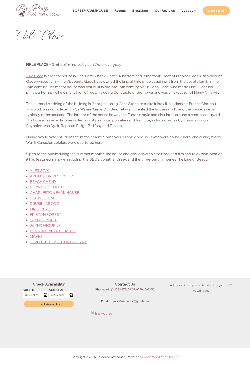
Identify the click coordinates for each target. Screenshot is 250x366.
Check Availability (49, 304)
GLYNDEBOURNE (45, 225)
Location (189, 10)
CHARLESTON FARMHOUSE (54, 192)
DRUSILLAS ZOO (44, 203)
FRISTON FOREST (45, 214)
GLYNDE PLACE (43, 220)
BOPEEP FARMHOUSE (90, 10)
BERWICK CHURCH (47, 187)
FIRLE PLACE (41, 209)
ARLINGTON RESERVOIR (51, 176)
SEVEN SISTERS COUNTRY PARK (58, 242)
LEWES (36, 236)
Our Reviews (165, 10)
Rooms (120, 10)
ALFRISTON (40, 170)
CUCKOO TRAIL (44, 198)
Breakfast (140, 10)
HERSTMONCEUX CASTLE (53, 231)
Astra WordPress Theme (161, 357)
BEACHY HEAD (43, 181)
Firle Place (34, 76)
